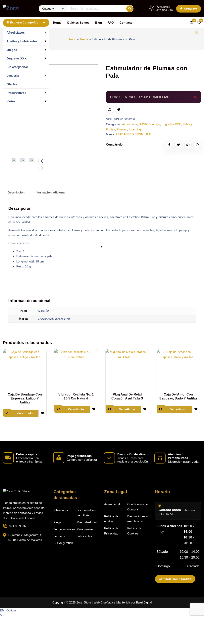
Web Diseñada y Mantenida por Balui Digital (123, 602)
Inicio (72, 39)
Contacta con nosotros (175, 578)
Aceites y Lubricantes (22, 41)
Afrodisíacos (16, 32)
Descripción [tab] (16, 192)
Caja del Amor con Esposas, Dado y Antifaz (178, 396)
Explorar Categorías (24, 22)
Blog (98, 22)
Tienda (83, 39)
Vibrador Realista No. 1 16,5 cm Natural (76, 396)
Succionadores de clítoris (87, 512)
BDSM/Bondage (149, 124)
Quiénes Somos (78, 22)
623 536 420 (164, 10)
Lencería (13, 75)
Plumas (122, 129)
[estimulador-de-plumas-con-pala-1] (50, 111)
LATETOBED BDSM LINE (133, 134)
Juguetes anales (64, 529)
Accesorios (129, 124)
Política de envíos (111, 519)
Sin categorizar (17, 67)
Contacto (190, 8)
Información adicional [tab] (50, 192)
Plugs (57, 522)
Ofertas (12, 84)
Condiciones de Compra (137, 506)
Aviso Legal (112, 504)
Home (57, 22)
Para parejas (85, 529)
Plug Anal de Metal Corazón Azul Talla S (127, 396)
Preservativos (16, 92)
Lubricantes (84, 536)
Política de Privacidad (111, 531)
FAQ (111, 22)
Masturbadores (87, 522)
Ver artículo (25, 413)
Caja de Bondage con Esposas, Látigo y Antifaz (25, 398)
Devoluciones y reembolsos (137, 519)
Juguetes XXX (16, 58)
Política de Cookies (134, 531)
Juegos (12, 50)
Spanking (134, 129)
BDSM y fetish (63, 543)
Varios (11, 101)
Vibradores (61, 510)
